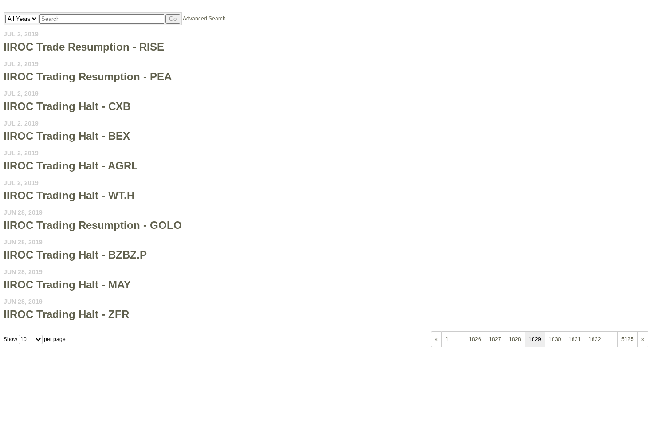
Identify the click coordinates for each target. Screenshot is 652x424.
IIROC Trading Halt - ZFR (66, 314)
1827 (495, 339)
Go (173, 19)
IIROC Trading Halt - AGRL (71, 166)
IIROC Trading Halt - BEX (67, 136)
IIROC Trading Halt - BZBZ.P (75, 255)
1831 (575, 339)
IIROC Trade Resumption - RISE (84, 47)
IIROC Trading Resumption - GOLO (93, 225)
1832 (595, 339)
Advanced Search (204, 19)
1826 (475, 339)
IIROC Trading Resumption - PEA (88, 76)
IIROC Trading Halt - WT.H (69, 195)
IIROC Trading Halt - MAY (67, 285)
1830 (555, 339)
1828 (515, 339)
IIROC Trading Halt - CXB (67, 106)
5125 (627, 339)
